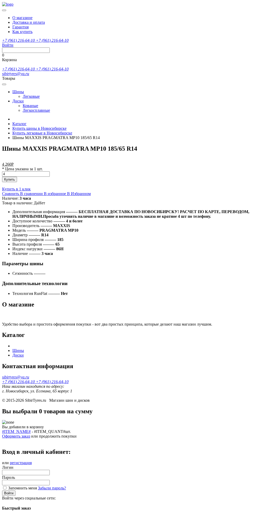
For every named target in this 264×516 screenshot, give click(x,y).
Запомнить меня (22, 488)
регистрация (21, 463)
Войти (8, 493)
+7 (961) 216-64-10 (19, 40)
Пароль (8, 477)
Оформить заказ (16, 436)
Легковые (31, 96)
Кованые (30, 105)
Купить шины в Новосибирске (39, 128)
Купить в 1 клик (16, 189)
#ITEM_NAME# (16, 431)
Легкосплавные (36, 110)
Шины (18, 92)
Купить (9, 179)
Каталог (19, 124)
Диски (18, 101)
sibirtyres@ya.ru (15, 73)
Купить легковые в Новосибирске (42, 133)
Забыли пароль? (52, 488)
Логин (7, 467)
